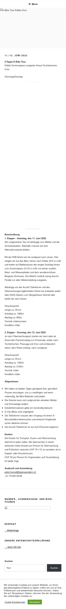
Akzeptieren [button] (34, 602)
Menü (35, 4)
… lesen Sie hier (13, 546)
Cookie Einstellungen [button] (15, 602)
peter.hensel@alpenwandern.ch (20, 472)
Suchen (9, 561)
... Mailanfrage (12, 530)
